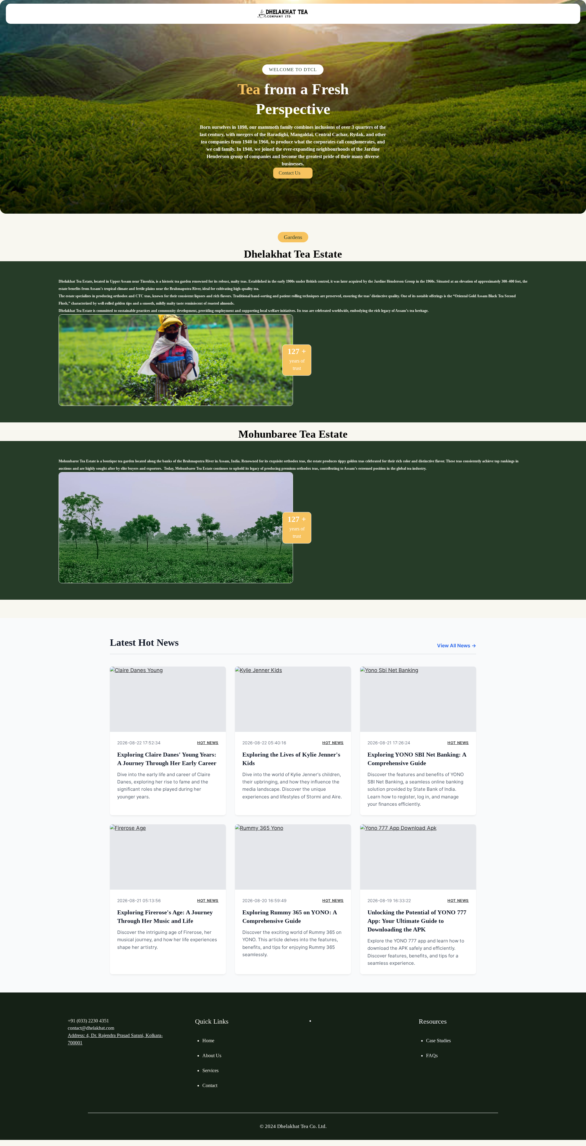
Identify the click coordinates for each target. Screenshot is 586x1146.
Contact (209, 1085)
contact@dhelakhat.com (91, 1028)
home (208, 1040)
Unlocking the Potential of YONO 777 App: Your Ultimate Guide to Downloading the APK (416, 921)
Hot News (208, 742)
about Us (211, 1055)
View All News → (456, 645)
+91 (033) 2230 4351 (88, 1020)
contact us (289, 172)
